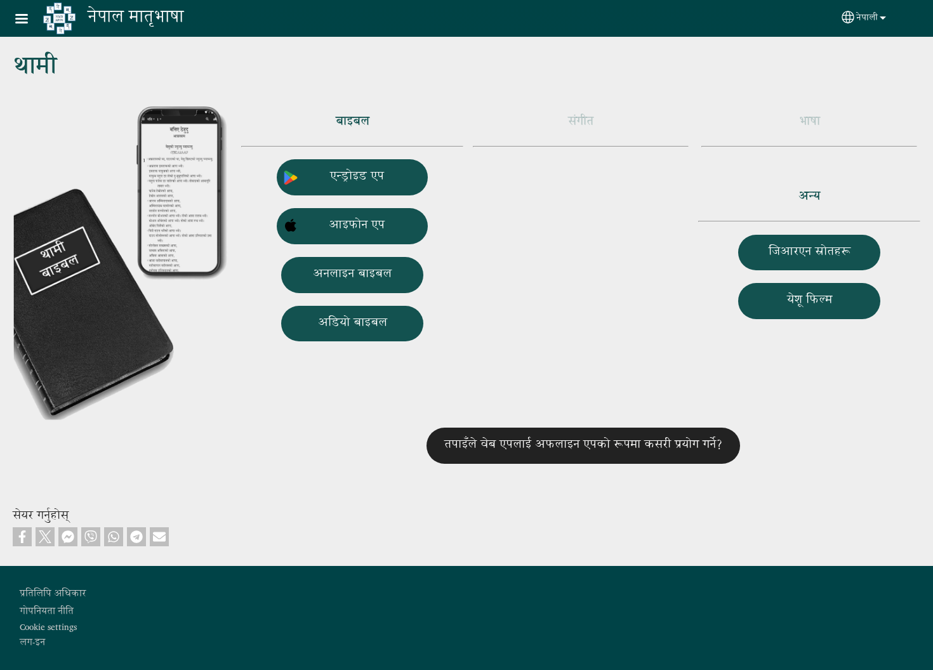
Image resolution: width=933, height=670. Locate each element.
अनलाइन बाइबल (352, 274)
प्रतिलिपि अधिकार (53, 594)
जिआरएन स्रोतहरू (809, 252)
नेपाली (867, 18)
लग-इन (32, 643)
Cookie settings (48, 627)
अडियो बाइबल (352, 323)
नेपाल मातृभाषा (135, 18)
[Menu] (29, 20)
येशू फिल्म (809, 300)
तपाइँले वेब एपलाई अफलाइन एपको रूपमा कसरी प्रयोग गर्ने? (583, 445)
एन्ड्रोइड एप (357, 176)
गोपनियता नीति (47, 612)
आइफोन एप (357, 225)
